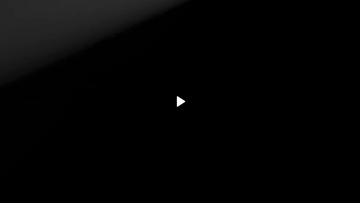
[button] (180, 101)
